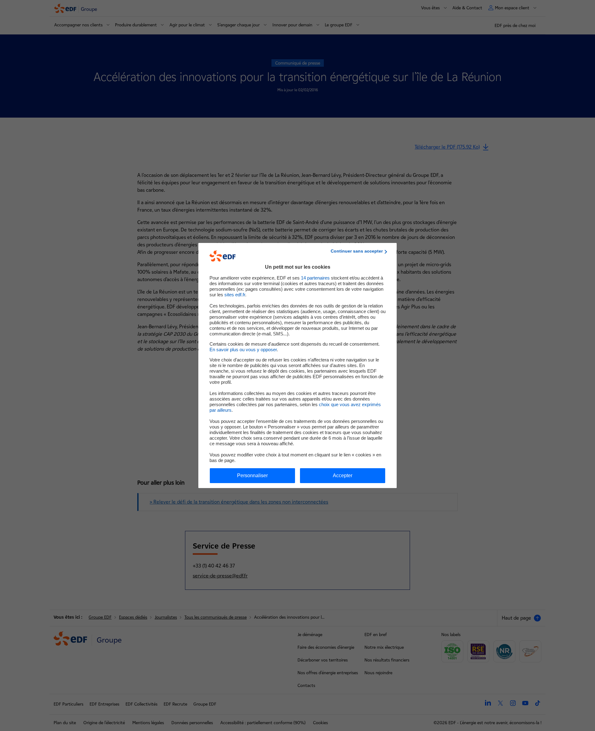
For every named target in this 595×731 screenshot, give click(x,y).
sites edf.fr (234, 294)
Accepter (342, 475)
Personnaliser (252, 475)
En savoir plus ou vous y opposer (243, 349)
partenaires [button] (315, 277)
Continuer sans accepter (357, 251)
